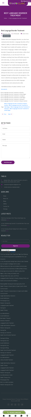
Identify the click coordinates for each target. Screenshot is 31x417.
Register (15, 246)
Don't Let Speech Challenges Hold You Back (10, 264)
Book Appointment (26, 1)
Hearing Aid (3, 308)
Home (5, 18)
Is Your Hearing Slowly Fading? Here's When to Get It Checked (14, 261)
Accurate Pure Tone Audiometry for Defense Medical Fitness (13, 268)
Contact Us (6, 206)
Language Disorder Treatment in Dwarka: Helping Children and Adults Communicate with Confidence (14, 279)
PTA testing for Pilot (4, 380)
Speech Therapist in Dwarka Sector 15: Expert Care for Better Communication (14, 292)
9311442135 (4, 89)
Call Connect (7, 36)
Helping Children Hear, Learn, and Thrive (9, 276)
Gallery (5, 204)
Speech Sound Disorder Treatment (8, 335)
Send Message (8, 162)
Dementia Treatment (5, 320)
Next (9, 114)
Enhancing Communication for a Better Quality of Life (12, 271)
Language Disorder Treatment (7, 305)
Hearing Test (3, 330)
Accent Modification (4, 298)
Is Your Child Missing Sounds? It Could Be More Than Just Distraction (13, 258)
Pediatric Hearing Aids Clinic (6, 384)
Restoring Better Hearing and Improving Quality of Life (12, 284)
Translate (12, 251)
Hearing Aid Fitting (4, 338)
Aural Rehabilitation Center (6, 375)
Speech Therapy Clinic (5, 377)
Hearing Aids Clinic (4, 340)
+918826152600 (15, 187)
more (8, 220)
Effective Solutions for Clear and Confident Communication (13, 266)
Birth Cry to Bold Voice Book (6, 382)
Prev (5, 114)
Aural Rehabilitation (4, 313)
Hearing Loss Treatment (5, 332)
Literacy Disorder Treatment (6, 360)
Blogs (4, 201)
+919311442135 (8, 187)
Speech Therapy (4, 310)
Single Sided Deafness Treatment (7, 296)
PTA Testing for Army (5, 300)
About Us (5, 198)
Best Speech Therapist (5, 318)
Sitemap (5, 209)
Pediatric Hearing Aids (5, 303)
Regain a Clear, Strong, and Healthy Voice (9, 273)
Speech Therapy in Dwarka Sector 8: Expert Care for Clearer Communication (13, 287)
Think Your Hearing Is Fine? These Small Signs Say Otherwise (14, 254)
